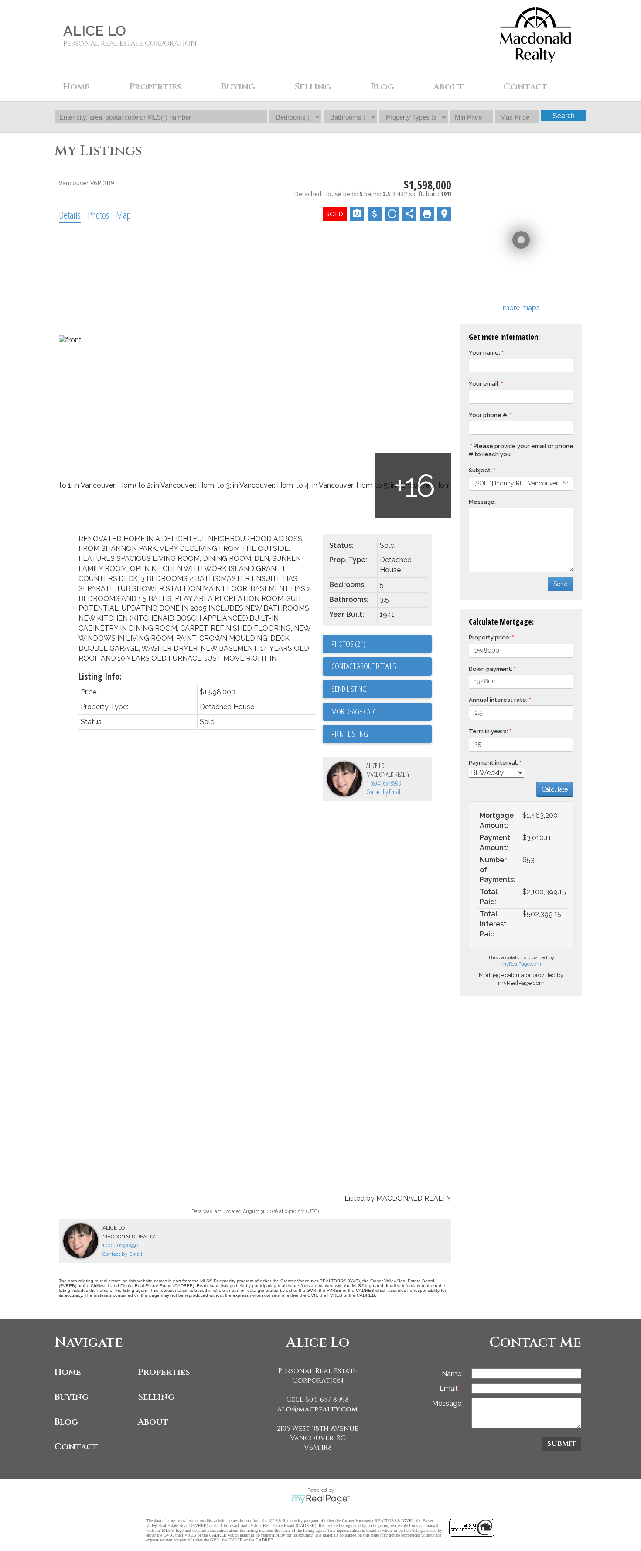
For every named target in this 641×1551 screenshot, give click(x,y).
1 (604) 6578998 (383, 783)
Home (76, 86)
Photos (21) (348, 644)
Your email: (484, 383)
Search (563, 116)
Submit (561, 1444)
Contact (525, 86)
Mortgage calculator (381, 711)
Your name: (484, 352)
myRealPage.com (521, 964)
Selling (156, 1397)
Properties (164, 1372)
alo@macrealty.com (317, 1409)
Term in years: (488, 731)
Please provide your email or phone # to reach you (521, 450)
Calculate (555, 789)
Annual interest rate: (498, 700)
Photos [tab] (98, 214)
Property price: (490, 637)
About (153, 1422)
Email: (450, 1388)
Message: (482, 502)
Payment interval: (493, 762)
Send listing (349, 688)
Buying (72, 1397)
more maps (521, 308)
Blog (382, 86)
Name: (452, 1374)
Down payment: (490, 669)
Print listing (349, 733)
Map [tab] (123, 214)
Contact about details (363, 666)
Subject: (480, 470)
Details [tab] (70, 214)
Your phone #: (488, 415)
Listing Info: (100, 676)
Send (560, 584)
